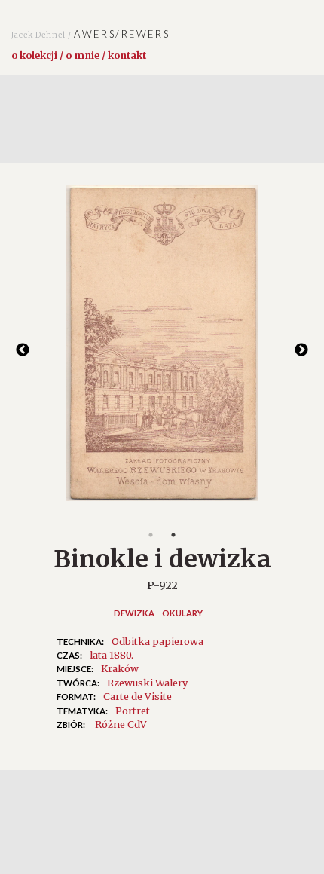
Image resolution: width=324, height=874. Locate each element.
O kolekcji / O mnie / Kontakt (78, 55)
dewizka (134, 613)
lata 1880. (111, 655)
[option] (162, 350)
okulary (182, 613)
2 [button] (173, 534)
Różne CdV (121, 724)
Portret (132, 710)
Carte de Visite (137, 696)
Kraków (120, 668)
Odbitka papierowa (157, 641)
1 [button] (150, 534)
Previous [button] (22, 350)
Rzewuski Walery (147, 683)
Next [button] (301, 350)
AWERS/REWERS (90, 34)
